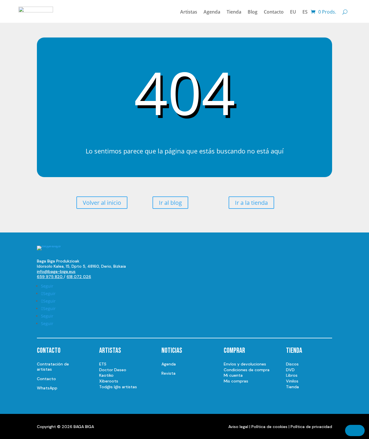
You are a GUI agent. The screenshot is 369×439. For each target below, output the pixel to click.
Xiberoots (108, 381)
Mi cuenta (233, 375)
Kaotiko (106, 375)
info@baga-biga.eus (56, 271)
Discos (292, 364)
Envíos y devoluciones (245, 364)
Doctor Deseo (112, 369)
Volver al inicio (102, 203)
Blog (252, 12)
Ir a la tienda (251, 203)
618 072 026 (79, 276)
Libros (292, 375)
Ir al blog (170, 203)
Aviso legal (238, 426)
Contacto (274, 12)
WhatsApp (47, 388)
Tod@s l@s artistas (118, 386)
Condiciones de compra (247, 369)
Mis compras (236, 381)
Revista (168, 373)
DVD (290, 369)
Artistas (188, 12)
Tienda (234, 12)
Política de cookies (269, 426)
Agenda (212, 12)
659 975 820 (50, 276)
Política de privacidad (311, 426)
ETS (102, 364)
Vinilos (292, 381)
